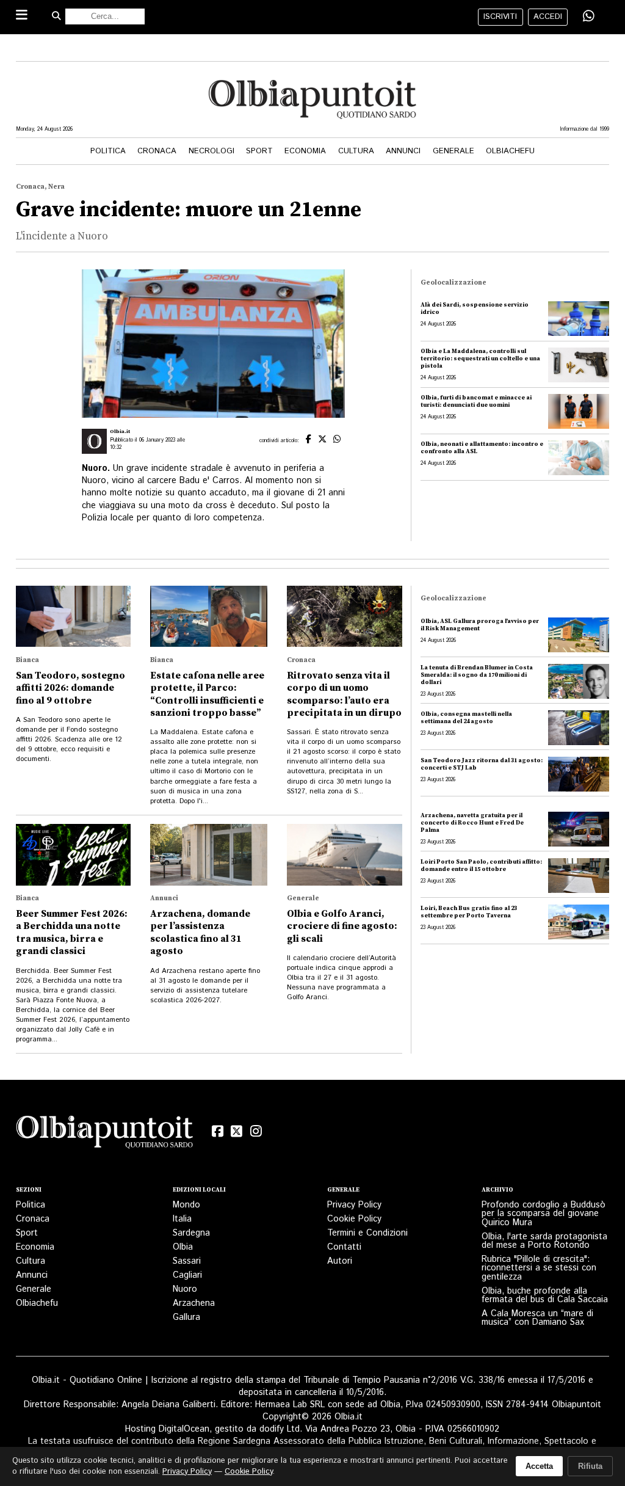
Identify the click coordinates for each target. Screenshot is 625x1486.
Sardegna (191, 1233)
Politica (108, 151)
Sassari (187, 1261)
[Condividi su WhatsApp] (588, 16)
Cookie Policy (354, 1219)
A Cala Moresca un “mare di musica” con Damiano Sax (537, 1318)
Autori (339, 1261)
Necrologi (211, 151)
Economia (305, 151)
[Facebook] (217, 1131)
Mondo (186, 1205)
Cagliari (187, 1275)
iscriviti (500, 17)
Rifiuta (590, 1466)
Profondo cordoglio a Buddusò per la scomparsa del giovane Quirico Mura (543, 1214)
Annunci (403, 151)
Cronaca (156, 151)
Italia (182, 1219)
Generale (453, 151)
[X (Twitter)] (237, 1131)
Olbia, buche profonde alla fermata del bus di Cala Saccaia (545, 1295)
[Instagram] (256, 1131)
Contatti (344, 1247)
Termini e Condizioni (367, 1233)
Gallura (186, 1317)
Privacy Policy (354, 1205)
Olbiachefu (510, 151)
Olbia (183, 1247)
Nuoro (185, 1289)
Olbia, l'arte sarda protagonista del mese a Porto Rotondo (544, 1241)
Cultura (356, 151)
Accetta (539, 1466)
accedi (547, 17)
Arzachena (194, 1303)
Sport (259, 151)
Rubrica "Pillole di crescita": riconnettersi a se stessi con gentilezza (539, 1268)
